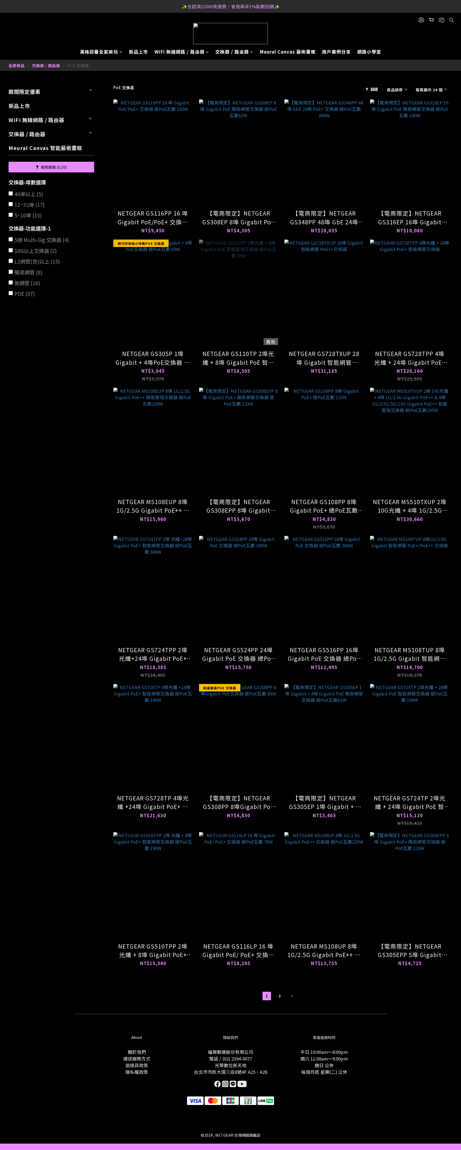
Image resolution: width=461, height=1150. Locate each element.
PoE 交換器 (78, 65)
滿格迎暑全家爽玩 (99, 51)
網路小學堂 (369, 51)
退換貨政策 (136, 1065)
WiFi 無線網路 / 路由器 (179, 51)
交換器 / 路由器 (232, 51)
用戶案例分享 (336, 51)
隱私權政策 (136, 1072)
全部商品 (17, 65)
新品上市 (138, 51)
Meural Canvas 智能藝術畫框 (45, 148)
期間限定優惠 (25, 91)
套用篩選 (53, 167)
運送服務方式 (136, 1058)
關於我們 (137, 1052)
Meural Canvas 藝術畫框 (288, 51)
